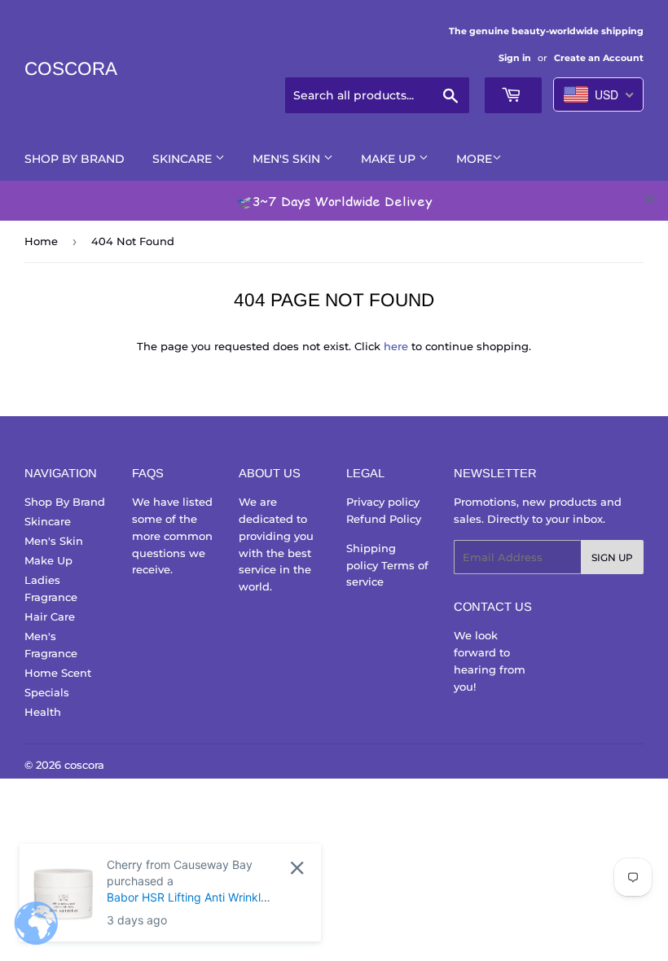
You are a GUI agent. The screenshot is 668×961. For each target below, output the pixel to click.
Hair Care (49, 616)
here (396, 346)
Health (42, 711)
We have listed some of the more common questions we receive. (172, 535)
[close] (650, 198)
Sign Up (612, 557)
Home (41, 241)
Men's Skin (288, 158)
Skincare (183, 158)
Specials (46, 692)
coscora (70, 69)
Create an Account (599, 58)
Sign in (515, 58)
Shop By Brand (74, 158)
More (474, 158)
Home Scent (57, 672)
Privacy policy (383, 501)
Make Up (390, 158)
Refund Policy (383, 518)
